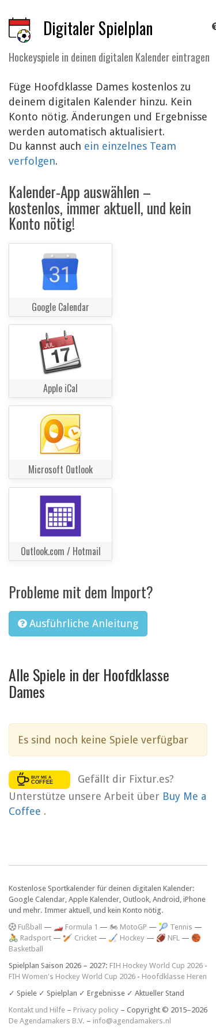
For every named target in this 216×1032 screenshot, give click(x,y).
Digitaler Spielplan (98, 28)
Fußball (29, 927)
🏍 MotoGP (128, 927)
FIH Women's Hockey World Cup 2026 (72, 976)
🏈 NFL (168, 938)
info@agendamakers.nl (132, 1020)
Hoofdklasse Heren (174, 976)
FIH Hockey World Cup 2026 (156, 965)
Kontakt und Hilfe (37, 1010)
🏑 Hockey (126, 938)
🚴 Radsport (30, 938)
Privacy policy (96, 1010)
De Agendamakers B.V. (47, 1020)
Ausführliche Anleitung (82, 623)
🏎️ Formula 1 (76, 927)
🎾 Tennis (175, 927)
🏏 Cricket (80, 938)
